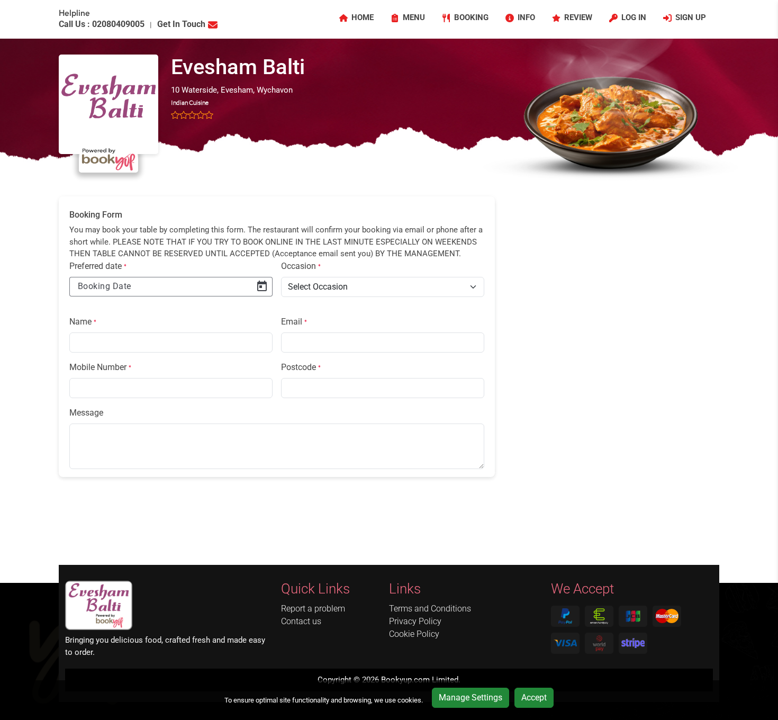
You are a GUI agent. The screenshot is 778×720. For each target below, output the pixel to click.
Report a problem (313, 609)
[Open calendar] (262, 286)
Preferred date (97, 266)
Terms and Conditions (430, 609)
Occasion (301, 266)
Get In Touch (181, 24)
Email (294, 322)
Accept (534, 697)
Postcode (301, 367)
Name (82, 322)
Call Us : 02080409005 (101, 24)
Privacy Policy (415, 621)
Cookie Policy (414, 634)
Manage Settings (470, 697)
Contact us (301, 621)
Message (86, 413)
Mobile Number (100, 367)
